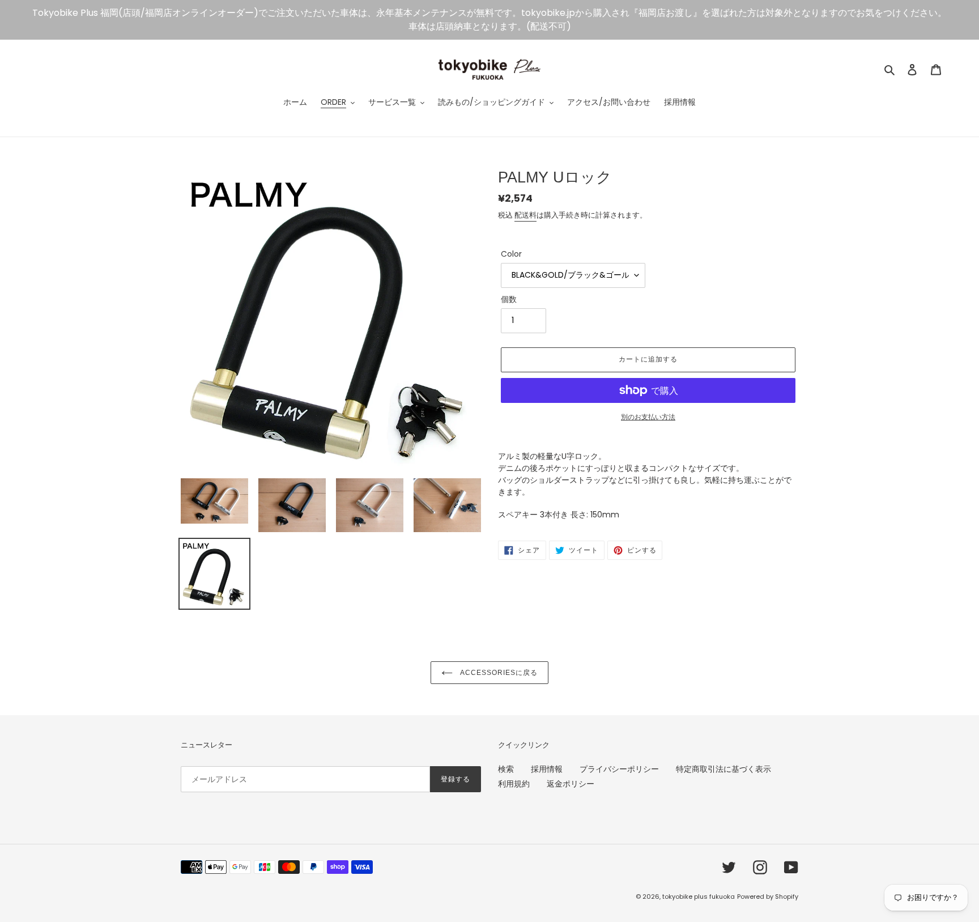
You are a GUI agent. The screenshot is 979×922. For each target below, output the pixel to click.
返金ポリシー (570, 783)
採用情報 (547, 769)
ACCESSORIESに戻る (497, 673)
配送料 (525, 215)
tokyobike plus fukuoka (698, 896)
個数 (509, 299)
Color (511, 254)
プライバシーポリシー (619, 769)
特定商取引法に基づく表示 (723, 769)
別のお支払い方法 (648, 417)
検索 (506, 769)
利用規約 (514, 783)
